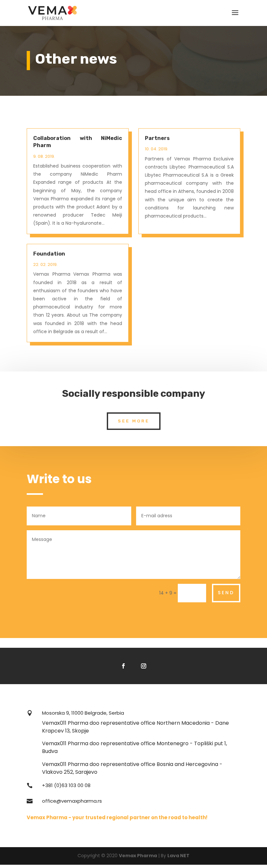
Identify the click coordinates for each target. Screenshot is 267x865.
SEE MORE (133, 421)
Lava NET (178, 855)
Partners (157, 138)
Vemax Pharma (138, 855)
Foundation (49, 254)
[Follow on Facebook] (123, 666)
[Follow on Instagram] (143, 666)
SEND (226, 592)
